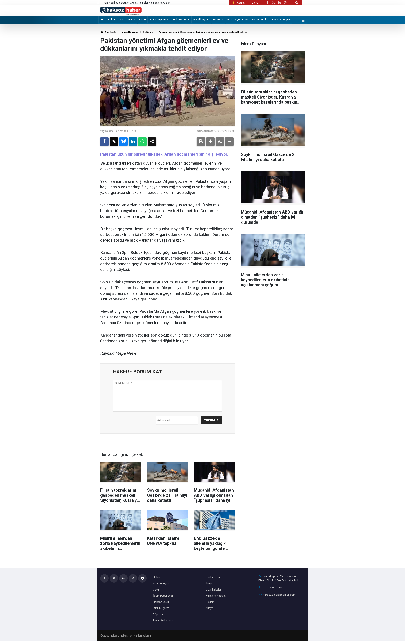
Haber (111, 19)
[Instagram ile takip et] (285, 2)
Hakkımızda (213, 577)
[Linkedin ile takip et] (279, 2)
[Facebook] (104, 141)
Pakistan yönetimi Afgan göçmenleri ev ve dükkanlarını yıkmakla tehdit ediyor (202, 32)
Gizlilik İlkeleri (214, 589)
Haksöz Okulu (181, 19)
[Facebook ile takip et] (267, 2)
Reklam (210, 601)
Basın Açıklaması (237, 19)
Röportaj (218, 19)
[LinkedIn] (133, 141)
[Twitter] (114, 141)
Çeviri (142, 19)
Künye (209, 608)
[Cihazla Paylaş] (152, 141)
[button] (210, 141)
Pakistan (148, 32)
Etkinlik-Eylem (201, 19)
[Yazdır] (201, 141)
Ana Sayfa (110, 32)
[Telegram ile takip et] (142, 578)
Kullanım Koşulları (216, 595)
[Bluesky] (123, 141)
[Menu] (303, 21)
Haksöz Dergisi (281, 19)
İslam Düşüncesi (159, 19)
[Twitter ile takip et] (273, 2)
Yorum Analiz (260, 19)
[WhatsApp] (142, 141)
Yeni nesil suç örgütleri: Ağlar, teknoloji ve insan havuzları (136, 2)
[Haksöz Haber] (121, 10)
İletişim (210, 583)
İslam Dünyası (127, 19)
